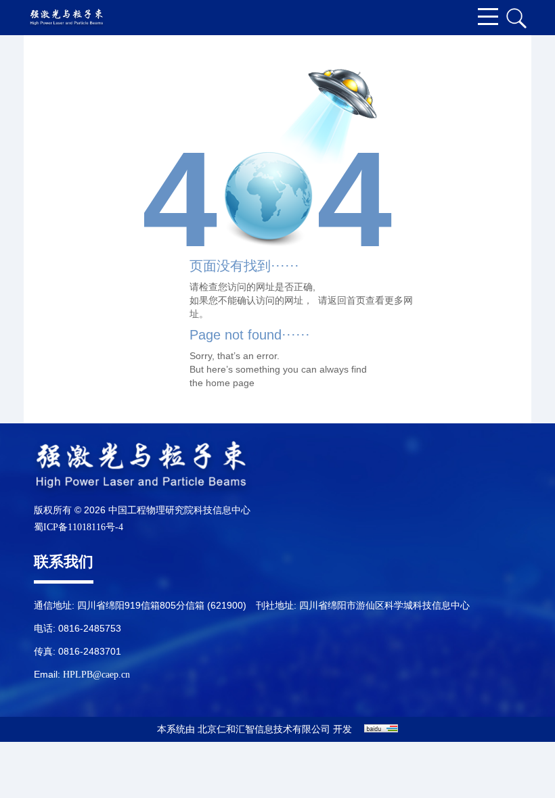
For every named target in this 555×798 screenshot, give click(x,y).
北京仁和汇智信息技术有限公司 (264, 729)
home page (230, 382)
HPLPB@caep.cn (96, 675)
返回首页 (346, 300)
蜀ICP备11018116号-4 (78, 527)
